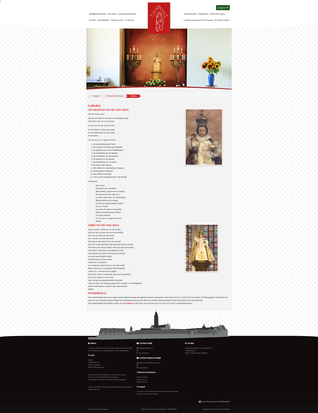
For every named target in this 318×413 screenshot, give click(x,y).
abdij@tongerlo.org (145, 348)
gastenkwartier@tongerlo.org (149, 363)
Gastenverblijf (190, 14)
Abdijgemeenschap (97, 14)
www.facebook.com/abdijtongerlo (215, 402)
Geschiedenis (103, 20)
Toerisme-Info (117, 20)
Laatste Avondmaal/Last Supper (198, 20)
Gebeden (133, 96)
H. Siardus (129, 20)
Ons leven (112, 14)
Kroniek (92, 20)
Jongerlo (221, 7)
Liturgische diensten (127, 14)
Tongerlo (96, 96)
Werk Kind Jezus (217, 14)
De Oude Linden (222, 20)
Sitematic (226, 409)
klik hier (96, 389)
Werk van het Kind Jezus (115, 96)
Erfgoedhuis (203, 14)
